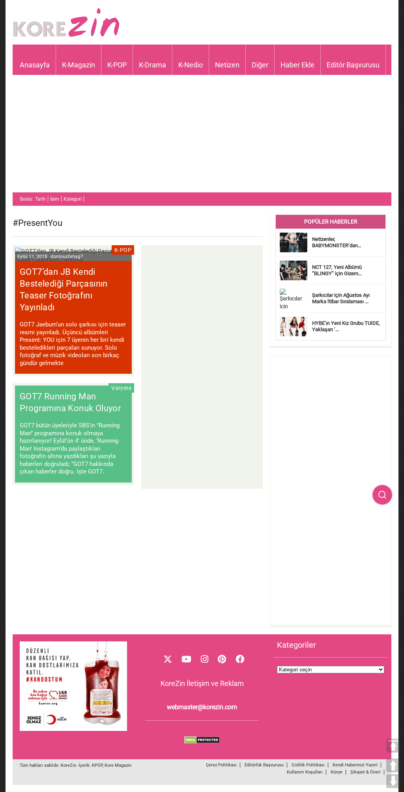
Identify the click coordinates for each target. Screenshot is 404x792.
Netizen (227, 65)
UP (393, 765)
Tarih (40, 199)
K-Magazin (78, 65)
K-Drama (152, 65)
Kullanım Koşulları (305, 772)
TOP (393, 746)
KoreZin (68, 765)
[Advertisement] (202, 137)
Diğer (260, 65)
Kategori (73, 199)
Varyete (121, 388)
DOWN (393, 781)
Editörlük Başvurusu (264, 765)
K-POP (117, 65)
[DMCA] (202, 741)
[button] (382, 495)
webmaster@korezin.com (202, 707)
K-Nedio (190, 65)
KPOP (97, 765)
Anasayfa (35, 65)
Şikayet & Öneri (365, 772)
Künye (336, 772)
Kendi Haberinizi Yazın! (355, 765)
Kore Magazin (118, 765)
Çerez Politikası (221, 765)
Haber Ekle (297, 65)
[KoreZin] (66, 36)
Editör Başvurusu (353, 65)
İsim (54, 199)
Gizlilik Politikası (308, 765)
